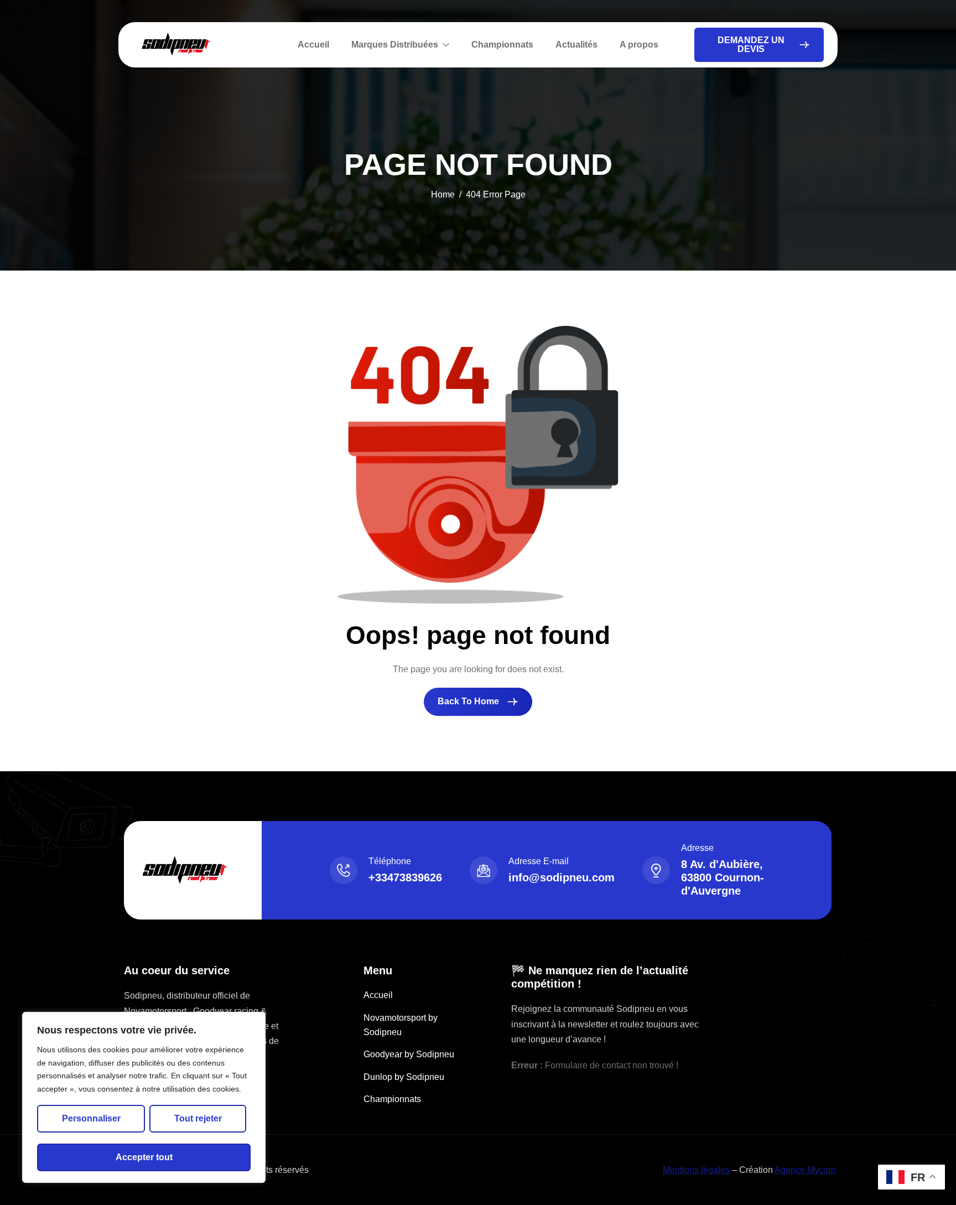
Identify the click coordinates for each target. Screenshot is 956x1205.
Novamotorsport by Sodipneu (400, 1025)
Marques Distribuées (394, 44)
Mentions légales (696, 1170)
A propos (639, 44)
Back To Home (469, 701)
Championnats (502, 44)
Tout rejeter (198, 1118)
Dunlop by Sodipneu (403, 1077)
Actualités (576, 44)
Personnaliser (91, 1118)
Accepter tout (144, 1157)
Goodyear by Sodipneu (408, 1054)
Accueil (313, 44)
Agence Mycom (805, 1170)
